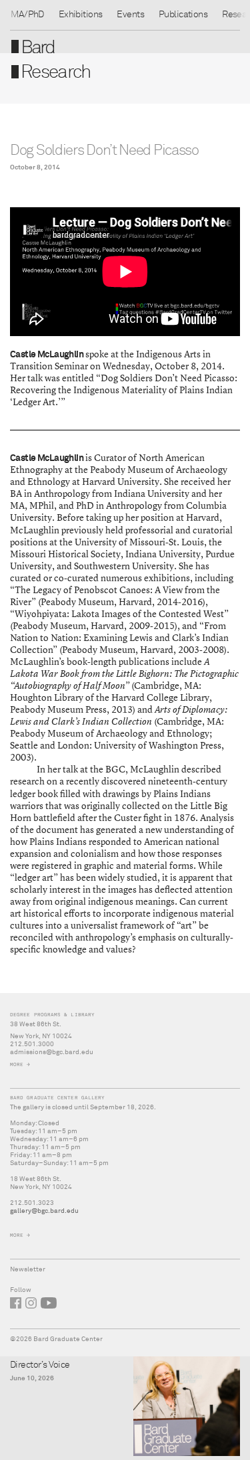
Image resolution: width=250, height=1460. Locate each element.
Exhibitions (81, 14)
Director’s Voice (40, 1365)
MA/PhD (27, 14)
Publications (183, 14)
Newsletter (27, 1269)
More (16, 1064)
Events (130, 14)
